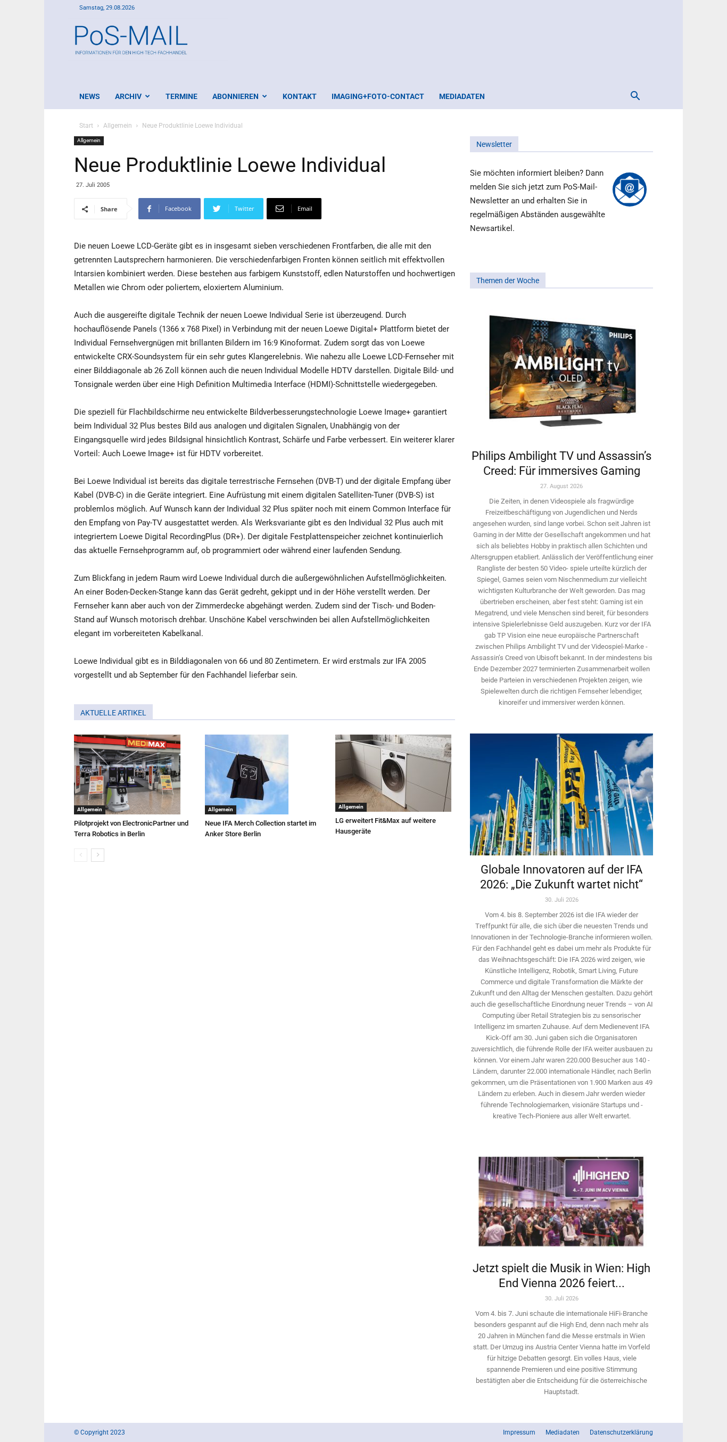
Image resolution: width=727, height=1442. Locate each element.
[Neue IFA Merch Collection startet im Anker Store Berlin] (265, 774)
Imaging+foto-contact (378, 96)
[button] (635, 97)
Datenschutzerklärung (621, 1432)
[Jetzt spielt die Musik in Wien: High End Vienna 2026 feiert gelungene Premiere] (561, 1200)
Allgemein (117, 125)
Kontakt (300, 96)
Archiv (128, 96)
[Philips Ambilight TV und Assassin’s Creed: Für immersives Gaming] (561, 372)
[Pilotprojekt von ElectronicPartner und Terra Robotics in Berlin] (134, 774)
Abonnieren (235, 96)
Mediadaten (462, 96)
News (89, 96)
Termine (181, 96)
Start (86, 125)
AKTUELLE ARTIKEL (113, 712)
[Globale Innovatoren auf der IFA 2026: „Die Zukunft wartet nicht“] (561, 794)
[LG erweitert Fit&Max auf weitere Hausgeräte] (395, 773)
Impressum (519, 1432)
